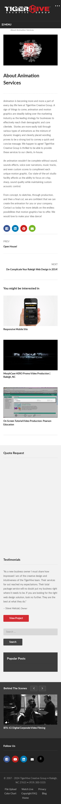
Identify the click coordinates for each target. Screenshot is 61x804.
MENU (7, 25)
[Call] (40, 759)
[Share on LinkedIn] (15, 228)
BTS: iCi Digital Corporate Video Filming (24, 728)
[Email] (32, 759)
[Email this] (32, 228)
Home (25, 798)
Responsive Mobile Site (15, 329)
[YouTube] (15, 759)
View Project (16, 618)
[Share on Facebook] (6, 228)
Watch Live (27, 789)
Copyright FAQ (29, 793)
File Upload (10, 789)
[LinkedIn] (23, 759)
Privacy (42, 789)
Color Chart (10, 793)
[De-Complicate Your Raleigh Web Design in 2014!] (30, 268)
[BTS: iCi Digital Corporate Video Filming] (30, 709)
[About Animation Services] (30, 311)
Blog (44, 793)
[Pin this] (23, 228)
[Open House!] (30, 245)
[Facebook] (6, 759)
